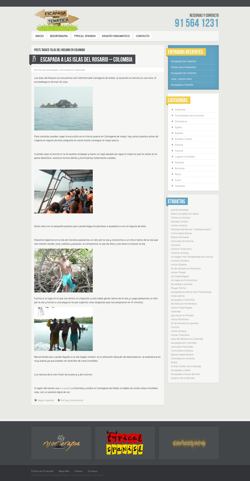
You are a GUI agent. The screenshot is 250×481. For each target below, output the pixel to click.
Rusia (178, 174)
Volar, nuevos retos (181, 78)
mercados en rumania (183, 358)
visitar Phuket (178, 272)
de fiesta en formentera (184, 303)
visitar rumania (179, 225)
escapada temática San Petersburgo (191, 291)
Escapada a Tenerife (182, 84)
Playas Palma (178, 287)
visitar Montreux (180, 319)
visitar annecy (178, 331)
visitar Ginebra (179, 264)
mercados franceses (182, 346)
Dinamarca (181, 121)
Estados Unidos (183, 138)
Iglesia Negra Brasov (182, 354)
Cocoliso (175, 244)
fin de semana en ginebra (184, 323)
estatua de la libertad (182, 377)
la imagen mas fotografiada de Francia (192, 256)
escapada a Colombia (183, 299)
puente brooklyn (180, 209)
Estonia (179, 144)
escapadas (52, 69)
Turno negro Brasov (181, 233)
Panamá (179, 162)
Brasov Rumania (180, 237)
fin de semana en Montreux (186, 268)
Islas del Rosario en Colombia (187, 338)
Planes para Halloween (183, 67)
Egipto (178, 127)
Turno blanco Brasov (182, 350)
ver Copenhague (180, 276)
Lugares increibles (185, 156)
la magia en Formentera (184, 280)
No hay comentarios (72, 400)
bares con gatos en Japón (185, 213)
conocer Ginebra (180, 260)
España (179, 133)
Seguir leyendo (46, 400)
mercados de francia (182, 241)
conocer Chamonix (181, 248)
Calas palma (178, 295)
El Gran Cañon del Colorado (186, 366)
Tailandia (180, 185)
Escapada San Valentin (183, 61)
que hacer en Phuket (182, 315)
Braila (174, 362)
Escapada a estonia (181, 284)
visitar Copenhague (181, 307)
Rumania (180, 168)
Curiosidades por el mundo (189, 115)
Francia (179, 150)
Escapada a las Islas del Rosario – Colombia (86, 59)
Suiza (178, 180)
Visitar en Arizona (180, 217)
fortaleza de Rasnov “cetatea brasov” (191, 229)
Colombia (79, 69)
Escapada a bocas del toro (185, 374)
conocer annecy (180, 252)
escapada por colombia (183, 342)
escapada (65, 388)
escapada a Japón (181, 370)
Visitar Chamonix (180, 334)
